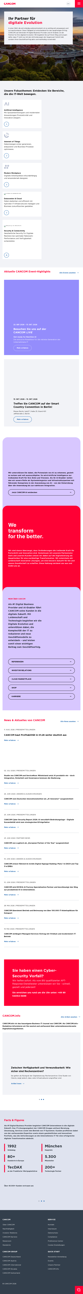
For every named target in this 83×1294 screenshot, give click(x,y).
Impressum (52, 1229)
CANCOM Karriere (10, 1237)
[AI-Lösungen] (6, 124)
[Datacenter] (6, 212)
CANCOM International (12, 1265)
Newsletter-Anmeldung (57, 1257)
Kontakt (51, 1225)
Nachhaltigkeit (8, 1229)
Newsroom (7, 1241)
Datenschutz (53, 1233)
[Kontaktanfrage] (79, 1290)
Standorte (7, 1245)
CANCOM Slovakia (10, 1269)
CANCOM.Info (53, 1269)
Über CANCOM (9, 1225)
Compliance (52, 1237)
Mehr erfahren (22, 348)
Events (50, 1261)
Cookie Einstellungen (56, 1245)
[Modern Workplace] (6, 184)
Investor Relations (10, 1233)
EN (68, 4)
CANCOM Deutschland (12, 1257)
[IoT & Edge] (6, 155)
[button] (79, 3)
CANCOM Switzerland (11, 1273)
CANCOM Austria (9, 1261)
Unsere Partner (54, 1265)
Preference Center (55, 1241)
